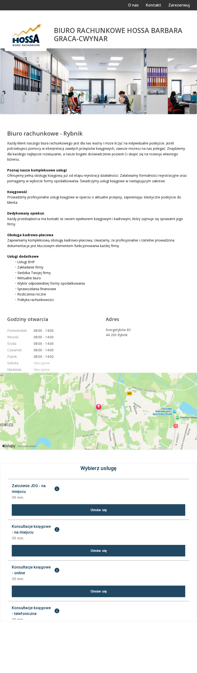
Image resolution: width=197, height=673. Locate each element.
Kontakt (153, 5)
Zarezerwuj (179, 5)
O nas (133, 5)
